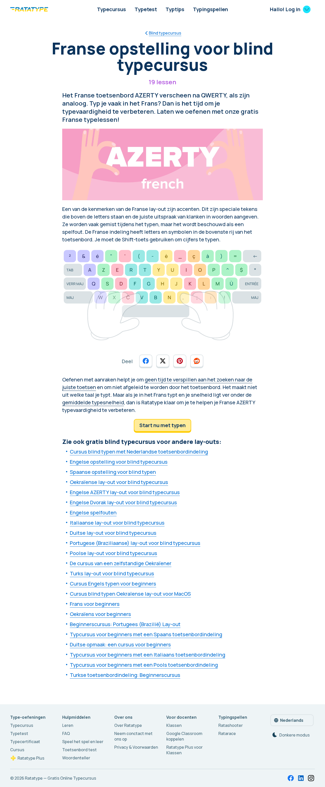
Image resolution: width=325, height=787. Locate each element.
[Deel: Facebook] (145, 361)
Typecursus (111, 9)
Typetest (146, 9)
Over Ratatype (128, 725)
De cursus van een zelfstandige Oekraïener (120, 563)
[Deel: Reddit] (196, 361)
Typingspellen (210, 9)
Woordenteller (76, 758)
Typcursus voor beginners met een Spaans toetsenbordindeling (146, 634)
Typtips (175, 9)
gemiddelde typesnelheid (93, 402)
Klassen (174, 725)
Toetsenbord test (79, 749)
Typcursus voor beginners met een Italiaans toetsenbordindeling (147, 654)
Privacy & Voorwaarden (136, 747)
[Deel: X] (162, 361)
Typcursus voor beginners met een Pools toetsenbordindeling (144, 664)
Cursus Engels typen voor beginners (113, 583)
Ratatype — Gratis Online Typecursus (60, 778)
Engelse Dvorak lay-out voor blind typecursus (123, 502)
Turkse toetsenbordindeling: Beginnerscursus (125, 675)
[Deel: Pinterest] (179, 361)
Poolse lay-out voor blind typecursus (113, 553)
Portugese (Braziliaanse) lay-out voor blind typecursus (135, 543)
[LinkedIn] (301, 778)
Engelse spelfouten (93, 512)
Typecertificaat (25, 741)
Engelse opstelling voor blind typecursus (119, 461)
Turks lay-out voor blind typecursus (112, 573)
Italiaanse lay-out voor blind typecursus (117, 522)
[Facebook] (291, 778)
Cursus (17, 749)
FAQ (66, 733)
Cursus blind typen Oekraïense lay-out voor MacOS (130, 593)
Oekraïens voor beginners (100, 614)
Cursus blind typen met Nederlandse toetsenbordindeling (139, 451)
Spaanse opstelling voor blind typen (113, 471)
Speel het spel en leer (82, 741)
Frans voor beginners (95, 603)
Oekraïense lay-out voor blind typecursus (119, 482)
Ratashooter (230, 725)
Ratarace (227, 733)
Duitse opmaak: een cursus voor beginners (120, 644)
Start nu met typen (162, 425)
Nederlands (291, 720)
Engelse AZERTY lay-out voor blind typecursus (125, 492)
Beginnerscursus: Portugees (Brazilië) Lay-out (125, 624)
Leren (67, 725)
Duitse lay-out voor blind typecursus (113, 532)
